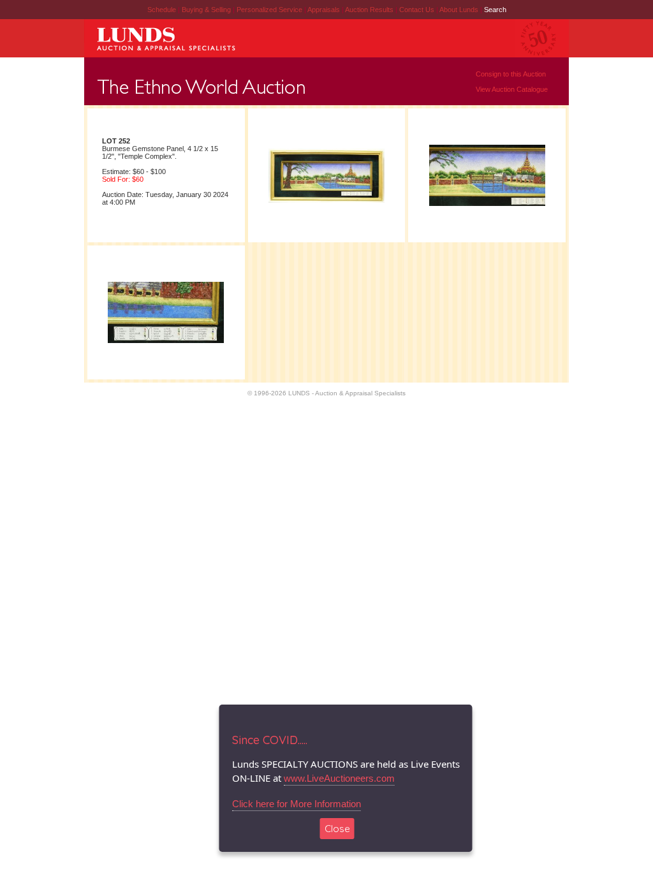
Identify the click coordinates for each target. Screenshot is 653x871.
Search (495, 9)
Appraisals (324, 9)
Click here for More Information (296, 803)
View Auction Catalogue (512, 89)
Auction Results (370, 9)
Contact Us (416, 9)
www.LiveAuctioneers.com (339, 778)
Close (337, 829)
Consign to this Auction (511, 74)
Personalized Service (270, 9)
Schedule (161, 9)
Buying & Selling (207, 9)
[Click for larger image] (326, 202)
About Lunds (459, 9)
